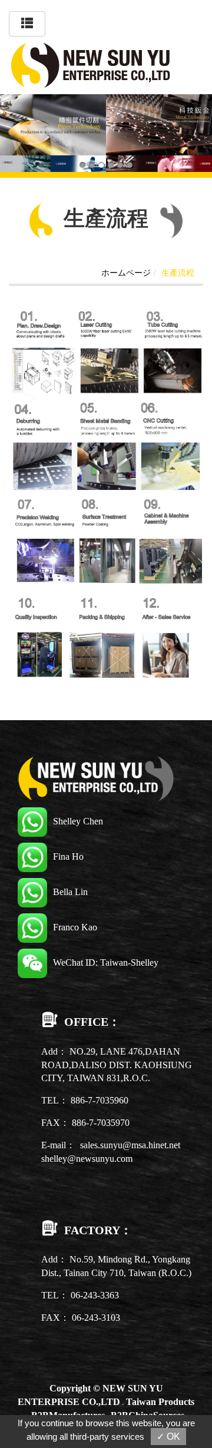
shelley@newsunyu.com (86, 1159)
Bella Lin (70, 892)
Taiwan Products (160, 1402)
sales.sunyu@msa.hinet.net (130, 1145)
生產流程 (177, 273)
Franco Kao (75, 927)
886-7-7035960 (99, 1100)
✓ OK (168, 1437)
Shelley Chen (78, 821)
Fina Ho (68, 856)
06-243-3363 (95, 1295)
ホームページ (126, 273)
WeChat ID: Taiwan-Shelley (105, 962)
